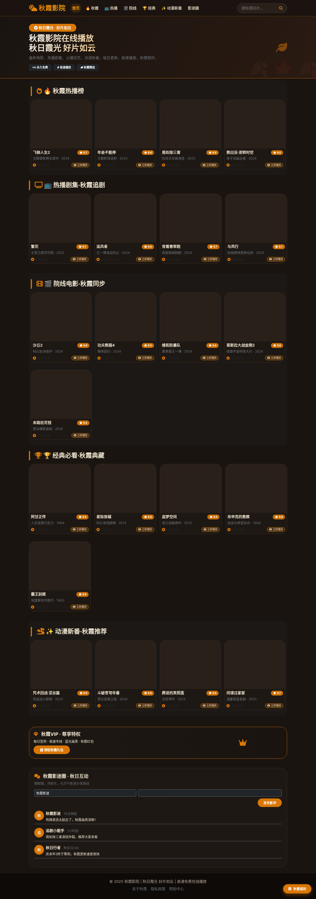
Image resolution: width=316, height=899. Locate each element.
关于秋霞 (139, 889)
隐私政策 (158, 889)
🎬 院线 (130, 8)
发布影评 (269, 803)
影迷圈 (193, 8)
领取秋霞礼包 (53, 750)
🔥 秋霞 (92, 8)
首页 (76, 8)
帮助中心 (176, 889)
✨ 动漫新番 (171, 8)
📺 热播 (111, 8)
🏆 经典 (149, 8)
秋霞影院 (51, 8)
